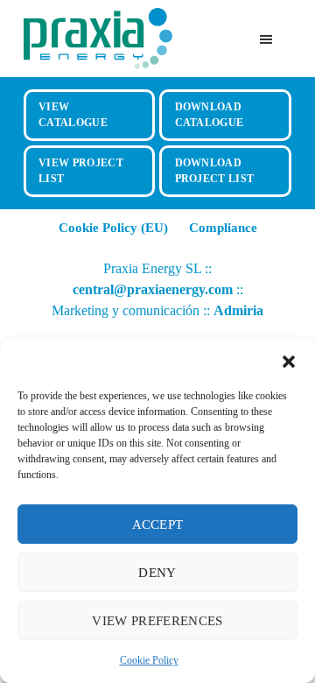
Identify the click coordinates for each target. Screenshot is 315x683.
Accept (158, 525)
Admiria (238, 310)
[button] (289, 361)
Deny (157, 573)
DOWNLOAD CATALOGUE (209, 114)
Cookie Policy (149, 660)
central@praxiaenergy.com (153, 289)
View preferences (157, 621)
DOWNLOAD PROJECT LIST (215, 170)
